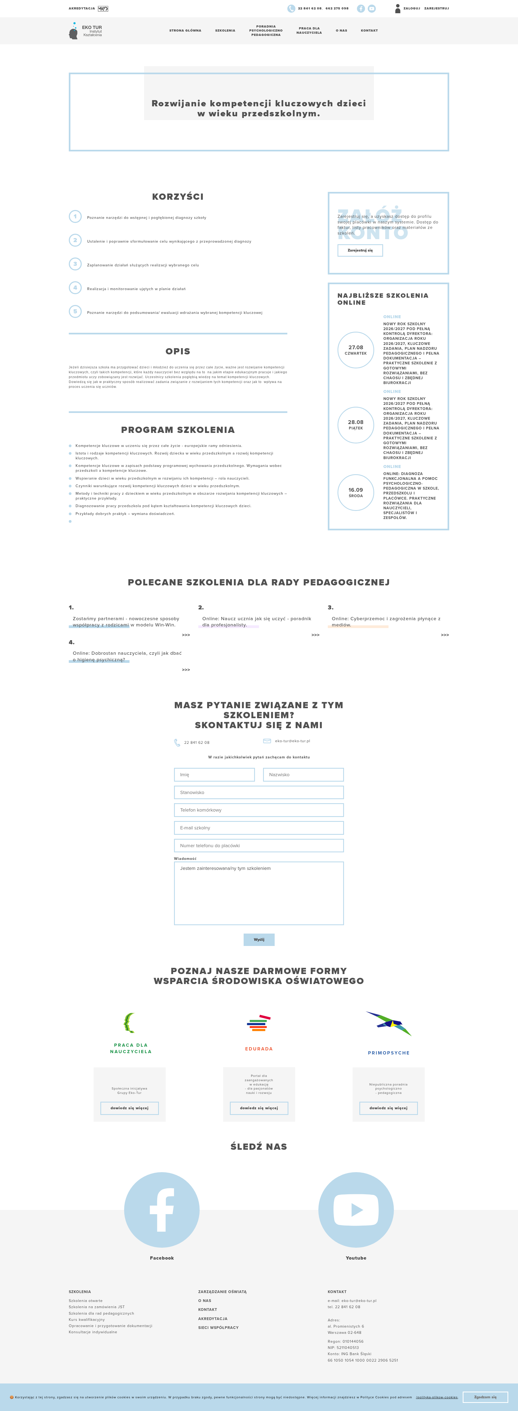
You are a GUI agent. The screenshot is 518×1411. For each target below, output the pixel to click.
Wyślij (259, 939)
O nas (341, 30)
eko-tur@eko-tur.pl (292, 741)
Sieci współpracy (218, 1327)
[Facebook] (361, 9)
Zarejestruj (436, 8)
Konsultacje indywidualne (93, 1332)
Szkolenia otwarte (86, 1300)
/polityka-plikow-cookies (437, 1397)
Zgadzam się (485, 1397)
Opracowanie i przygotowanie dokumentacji (110, 1326)
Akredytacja (213, 1319)
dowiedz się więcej (130, 1108)
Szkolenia (225, 30)
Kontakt (369, 30)
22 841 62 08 (197, 742)
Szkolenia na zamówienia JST (97, 1307)
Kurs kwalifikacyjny (87, 1319)
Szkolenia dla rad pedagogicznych (101, 1313)
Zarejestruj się (360, 250)
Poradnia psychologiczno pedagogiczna (266, 31)
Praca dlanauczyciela (309, 30)
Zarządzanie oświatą (222, 1292)
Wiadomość (185, 858)
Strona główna (185, 30)
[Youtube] (372, 9)
